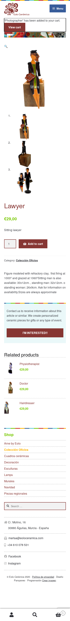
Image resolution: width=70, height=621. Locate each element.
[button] (6, 46)
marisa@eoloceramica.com (25, 538)
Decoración (11, 462)
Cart (55, 612)
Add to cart (35, 244)
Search (35, 615)
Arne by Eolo (12, 443)
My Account (11, 615)
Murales (9, 481)
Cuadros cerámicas (16, 456)
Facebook (14, 556)
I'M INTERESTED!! (35, 333)
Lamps (8, 475)
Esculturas (11, 468)
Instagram (14, 563)
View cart (14, 27)
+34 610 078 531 (18, 545)
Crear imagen (49, 580)
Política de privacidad (43, 576)
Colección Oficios (27, 260)
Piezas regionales (15, 493)
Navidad (9, 487)
